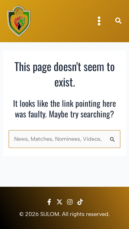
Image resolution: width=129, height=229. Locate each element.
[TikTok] (80, 202)
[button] (118, 22)
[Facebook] (49, 202)
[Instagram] (70, 202)
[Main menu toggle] (99, 21)
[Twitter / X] (59, 202)
